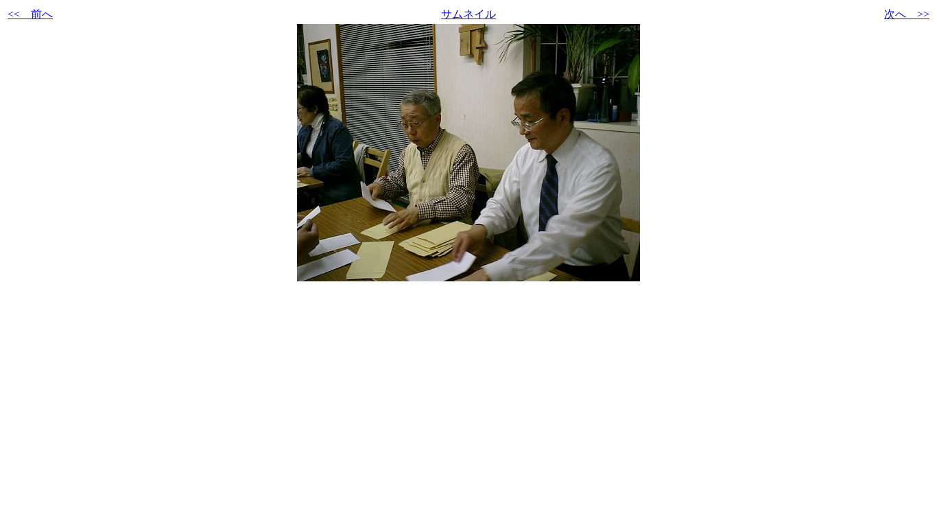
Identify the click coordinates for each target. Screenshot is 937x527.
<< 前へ (30, 14)
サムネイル (468, 14)
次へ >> (906, 14)
